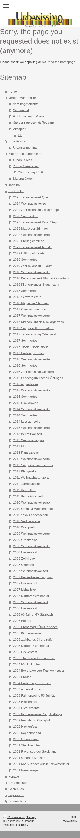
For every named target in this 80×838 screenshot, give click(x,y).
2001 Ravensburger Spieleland (35, 751)
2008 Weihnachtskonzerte (31, 546)
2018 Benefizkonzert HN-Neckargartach (41, 278)
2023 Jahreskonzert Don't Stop (35, 222)
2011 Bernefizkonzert (28, 496)
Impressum (16, 795)
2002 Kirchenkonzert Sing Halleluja (37, 714)
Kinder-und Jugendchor (25, 153)
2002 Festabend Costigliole (32, 720)
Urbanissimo (17, 141)
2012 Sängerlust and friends (33, 465)
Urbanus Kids (22, 160)
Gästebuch (16, 789)
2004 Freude (22, 677)
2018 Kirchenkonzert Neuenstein (36, 284)
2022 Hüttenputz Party (29, 253)
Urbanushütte (18, 782)
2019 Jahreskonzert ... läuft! (32, 266)
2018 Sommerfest (25, 290)
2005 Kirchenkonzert (27, 633)
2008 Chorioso (23, 564)
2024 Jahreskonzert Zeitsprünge (36, 210)
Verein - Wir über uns (23, 97)
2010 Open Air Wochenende (33, 508)
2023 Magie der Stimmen (31, 228)
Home (12, 91)
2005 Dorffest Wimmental (31, 645)
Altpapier (19, 129)
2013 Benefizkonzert (27, 434)
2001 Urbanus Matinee (29, 757)
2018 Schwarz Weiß (27, 297)
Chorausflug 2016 (30, 172)
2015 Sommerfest (25, 396)
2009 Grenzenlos (25, 540)
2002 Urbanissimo (26, 739)
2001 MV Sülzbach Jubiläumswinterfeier (41, 764)
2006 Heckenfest (25, 608)
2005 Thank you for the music (34, 658)
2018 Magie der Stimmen (31, 303)
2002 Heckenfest (25, 726)
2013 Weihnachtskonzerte (31, 427)
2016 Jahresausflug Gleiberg (33, 371)
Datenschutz (17, 801)
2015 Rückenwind (25, 403)
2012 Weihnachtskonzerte (31, 459)
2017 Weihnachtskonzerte (31, 315)
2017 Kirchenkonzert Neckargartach (38, 322)
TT (20, 135)
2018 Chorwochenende (29, 309)
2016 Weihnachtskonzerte (31, 359)
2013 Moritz (21, 446)
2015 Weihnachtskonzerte (31, 390)
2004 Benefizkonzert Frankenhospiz (38, 670)
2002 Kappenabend (27, 733)
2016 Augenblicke (25, 384)
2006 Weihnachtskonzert (30, 602)
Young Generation (26, 166)
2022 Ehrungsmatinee (28, 241)
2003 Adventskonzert (28, 689)
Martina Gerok (23, 178)
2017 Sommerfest (25, 340)
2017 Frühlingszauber (28, 353)
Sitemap (31, 817)
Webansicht (69, 820)
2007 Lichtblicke (24, 589)
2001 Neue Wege (25, 770)
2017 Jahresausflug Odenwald (34, 334)
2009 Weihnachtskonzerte (31, 533)
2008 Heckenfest (25, 552)
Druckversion (16, 817)
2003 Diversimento (26, 708)
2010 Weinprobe (24, 527)
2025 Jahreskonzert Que (30, 197)
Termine (14, 185)
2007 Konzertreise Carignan (33, 577)
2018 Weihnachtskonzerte (31, 272)
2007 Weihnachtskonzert (30, 571)
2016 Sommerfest (25, 365)
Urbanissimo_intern (26, 147)
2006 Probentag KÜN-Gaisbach (35, 627)
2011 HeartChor (24, 490)
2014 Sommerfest (25, 415)
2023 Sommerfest (25, 216)
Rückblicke (16, 191)
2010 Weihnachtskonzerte (31, 502)
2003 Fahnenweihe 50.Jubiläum (35, 695)
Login (73, 816)
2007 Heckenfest (25, 583)
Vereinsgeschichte (26, 104)
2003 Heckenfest (25, 701)
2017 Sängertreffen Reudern (33, 328)
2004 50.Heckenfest (27, 664)
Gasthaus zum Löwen (28, 116)
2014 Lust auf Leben (27, 421)
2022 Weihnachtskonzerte (31, 234)
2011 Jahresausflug (27, 483)
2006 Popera (22, 620)
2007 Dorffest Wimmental (31, 596)
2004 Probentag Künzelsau (32, 683)
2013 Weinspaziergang (29, 440)
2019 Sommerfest (25, 259)
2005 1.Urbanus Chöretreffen (33, 639)
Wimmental (21, 110)
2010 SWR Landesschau (30, 515)
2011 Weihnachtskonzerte (31, 477)
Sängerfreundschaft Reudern (33, 122)
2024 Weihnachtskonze (29, 203)
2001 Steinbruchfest (27, 745)
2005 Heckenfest (25, 652)
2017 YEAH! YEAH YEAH (30, 346)
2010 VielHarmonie (26, 521)
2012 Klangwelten (25, 471)
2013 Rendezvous (26, 452)
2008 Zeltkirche (24, 558)
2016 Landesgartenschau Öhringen (38, 378)
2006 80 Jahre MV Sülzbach (33, 614)
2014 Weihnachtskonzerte (31, 409)
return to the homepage (58, 62)
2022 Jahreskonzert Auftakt (32, 247)
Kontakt (13, 776)
